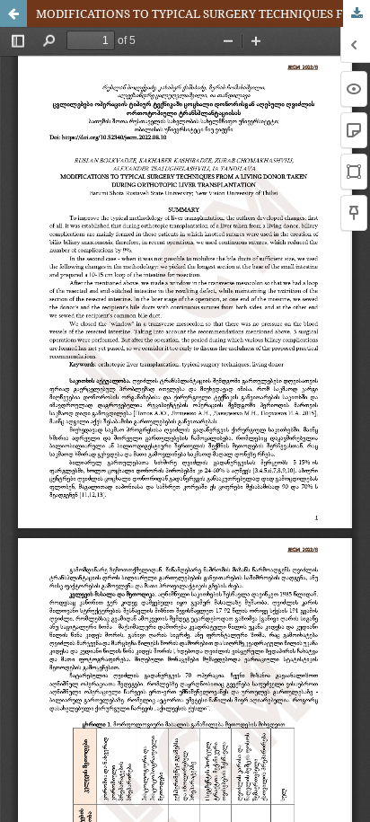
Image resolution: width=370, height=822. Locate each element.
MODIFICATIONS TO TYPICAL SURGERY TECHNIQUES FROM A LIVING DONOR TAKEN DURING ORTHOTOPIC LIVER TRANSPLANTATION (203, 13)
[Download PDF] (356, 13)
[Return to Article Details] (13, 13)
